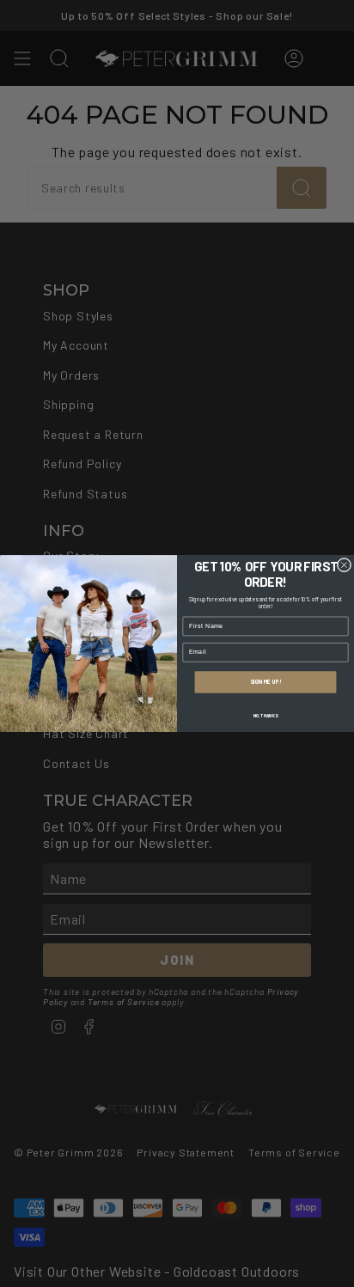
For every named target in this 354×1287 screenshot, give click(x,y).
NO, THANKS (265, 715)
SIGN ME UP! (265, 682)
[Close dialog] (344, 564)
